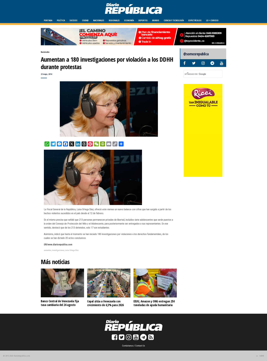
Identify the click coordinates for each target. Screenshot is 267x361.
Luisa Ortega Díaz (72, 250)
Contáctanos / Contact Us (133, 345)
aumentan (47, 250)
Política (61, 20)
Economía (129, 20)
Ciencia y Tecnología (174, 20)
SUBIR (261, 356)
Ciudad (85, 20)
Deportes (143, 20)
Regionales (114, 20)
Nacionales (98, 20)
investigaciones (58, 250)
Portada (48, 20)
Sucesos (73, 20)
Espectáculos (194, 20)
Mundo (155, 20)
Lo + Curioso (212, 20)
